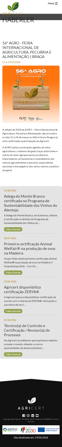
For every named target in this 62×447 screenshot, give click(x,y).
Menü (51, 3)
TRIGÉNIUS (48, 419)
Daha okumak (13, 229)
